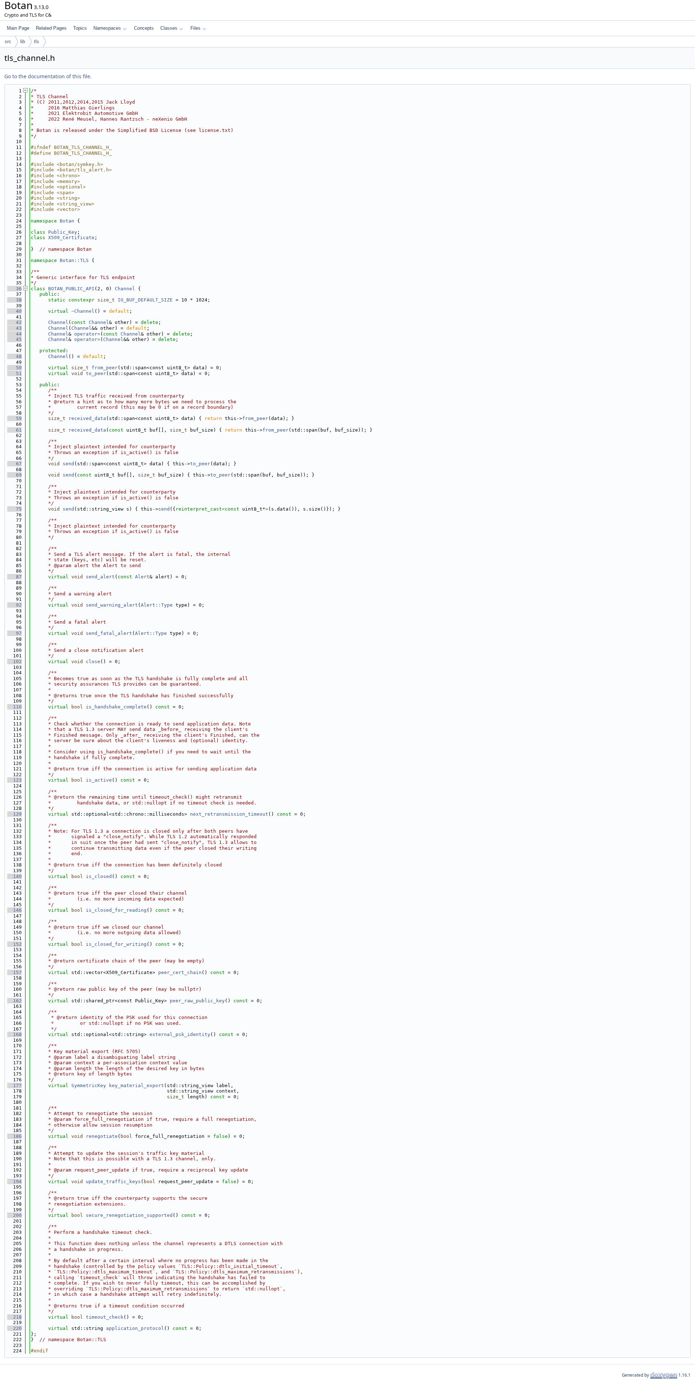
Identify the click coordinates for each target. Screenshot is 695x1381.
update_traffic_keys (113, 1181)
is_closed (99, 876)
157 (14, 972)
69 (14, 475)
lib (22, 41)
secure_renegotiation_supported (129, 1215)
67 (14, 463)
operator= (87, 334)
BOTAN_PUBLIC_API (71, 288)
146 (14, 910)
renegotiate (102, 1136)
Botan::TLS (74, 260)
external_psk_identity (179, 1034)
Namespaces (107, 28)
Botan (67, 221)
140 (14, 876)
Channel (125, 288)
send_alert (100, 576)
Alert (142, 576)
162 (14, 1000)
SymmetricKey (88, 1085)
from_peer (105, 367)
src (8, 41)
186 (14, 1136)
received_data (87, 418)
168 (14, 1034)
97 (14, 633)
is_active (99, 780)
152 (14, 944)
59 (14, 418)
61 (14, 430)
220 (14, 1328)
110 (14, 707)
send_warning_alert (112, 605)
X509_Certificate (71, 237)
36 (14, 288)
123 (14, 780)
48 (14, 356)
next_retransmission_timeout (229, 814)
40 (14, 311)
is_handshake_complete (116, 707)
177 (14, 1085)
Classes (168, 28)
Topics (80, 28)
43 (14, 328)
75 (14, 509)
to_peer (96, 373)
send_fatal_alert (109, 633)
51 (14, 373)
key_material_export (136, 1085)
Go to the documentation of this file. (48, 76)
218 (14, 1317)
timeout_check (104, 1317)
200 (14, 1215)
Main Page (18, 28)
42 (14, 322)
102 (14, 661)
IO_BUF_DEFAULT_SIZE (145, 300)
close (93, 661)
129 (14, 814)
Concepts (144, 28)
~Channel (82, 311)
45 (14, 339)
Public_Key (62, 232)
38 (14, 300)
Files (195, 28)
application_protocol (135, 1328)
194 (14, 1181)
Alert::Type (157, 605)
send (68, 463)
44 (14, 334)
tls (36, 41)
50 (14, 367)
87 (14, 576)
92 (14, 605)
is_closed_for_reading (116, 910)
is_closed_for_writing (116, 944)
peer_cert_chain (180, 972)
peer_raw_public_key (197, 1000)
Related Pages (51, 28)
